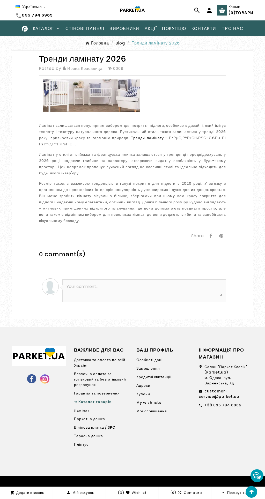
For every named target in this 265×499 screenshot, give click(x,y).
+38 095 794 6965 (222, 405)
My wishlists (148, 402)
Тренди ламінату (147, 137)
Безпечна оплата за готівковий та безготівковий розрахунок (100, 379)
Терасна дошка (88, 435)
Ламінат (81, 410)
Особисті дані (149, 359)
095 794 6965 (37, 15)
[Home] (24, 28)
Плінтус (81, 444)
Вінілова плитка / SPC (94, 427)
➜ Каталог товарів (93, 401)
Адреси (143, 385)
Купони (143, 394)
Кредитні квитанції (154, 376)
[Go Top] (251, 492)
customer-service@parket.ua (219, 394)
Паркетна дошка (89, 418)
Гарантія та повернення (97, 393)
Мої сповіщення (151, 411)
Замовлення (148, 368)
